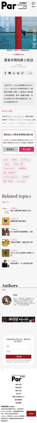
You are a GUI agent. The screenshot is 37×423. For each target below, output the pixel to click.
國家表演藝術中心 (18, 396)
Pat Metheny (18, 116)
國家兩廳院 (18, 400)
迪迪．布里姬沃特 (9, 172)
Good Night (21, 181)
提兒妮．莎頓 (18, 164)
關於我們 (18, 384)
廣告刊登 (18, 390)
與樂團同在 (22, 168)
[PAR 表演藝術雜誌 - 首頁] (14, 6)
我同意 (31, 414)
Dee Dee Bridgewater (10, 177)
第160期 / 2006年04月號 (18, 67)
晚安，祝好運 (8, 181)
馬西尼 (9, 116)
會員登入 (10, 149)
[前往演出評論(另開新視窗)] (18, 319)
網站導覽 (18, 403)
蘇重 (20, 65)
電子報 (18, 393)
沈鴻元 (6, 88)
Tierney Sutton (8, 168)
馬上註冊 (26, 149)
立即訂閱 (18, 357)
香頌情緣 (26, 177)
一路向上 (19, 120)
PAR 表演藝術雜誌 (18, 378)
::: (28, 3)
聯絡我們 (18, 387)
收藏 (30, 73)
